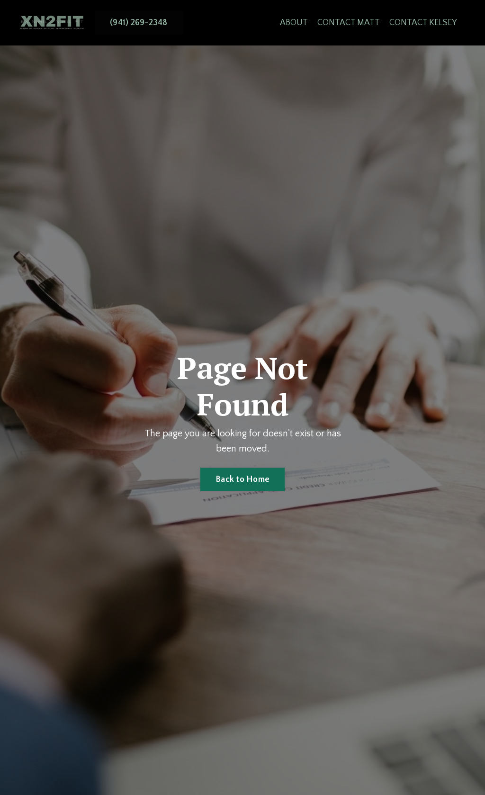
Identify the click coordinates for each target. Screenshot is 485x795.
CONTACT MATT (348, 22)
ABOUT (294, 22)
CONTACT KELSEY (423, 22)
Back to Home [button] (242, 479)
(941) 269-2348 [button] (139, 22)
